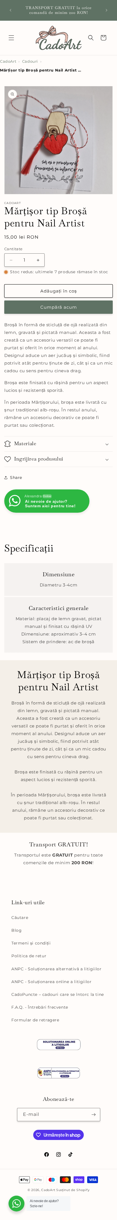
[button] (11, 37)
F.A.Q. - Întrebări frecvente (39, 1007)
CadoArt (8, 61)
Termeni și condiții (31, 943)
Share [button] (16, 477)
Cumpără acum (58, 307)
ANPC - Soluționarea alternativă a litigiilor (56, 968)
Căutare (19, 917)
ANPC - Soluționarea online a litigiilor (51, 981)
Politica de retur (28, 955)
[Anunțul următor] (106, 10)
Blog (16, 930)
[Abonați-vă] (93, 1114)
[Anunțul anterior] (10, 10)
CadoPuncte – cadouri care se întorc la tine (57, 994)
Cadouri (30, 61)
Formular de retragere (35, 1020)
